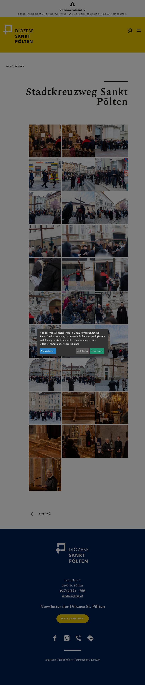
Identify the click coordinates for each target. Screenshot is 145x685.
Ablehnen (82, 351)
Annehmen (97, 351)
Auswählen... (48, 351)
